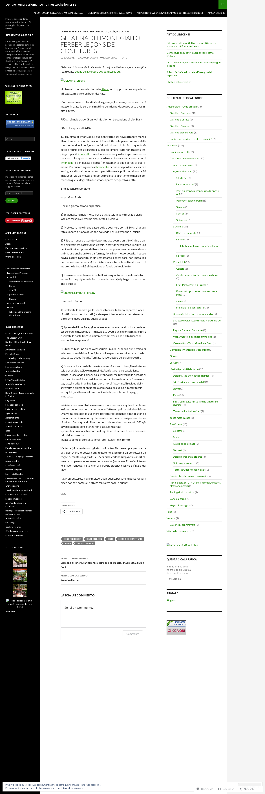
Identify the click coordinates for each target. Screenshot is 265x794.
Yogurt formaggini (180, 505)
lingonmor (10, 400)
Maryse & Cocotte (14, 474)
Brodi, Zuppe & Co (180, 151)
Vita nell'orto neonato (179, 531)
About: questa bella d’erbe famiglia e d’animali (58, 13)
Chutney (181, 177)
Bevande (178, 226)
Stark (105, 89)
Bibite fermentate (186, 232)
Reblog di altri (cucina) (182, 492)
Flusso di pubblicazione (16, 248)
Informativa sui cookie (72, 788)
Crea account (11, 239)
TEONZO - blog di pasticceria (19, 456)
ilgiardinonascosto (14, 422)
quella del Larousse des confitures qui (97, 71)
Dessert (177, 450)
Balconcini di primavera (182, 524)
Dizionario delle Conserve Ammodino (193, 314)
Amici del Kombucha (15, 384)
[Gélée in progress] (73, 80)
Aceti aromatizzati (183, 164)
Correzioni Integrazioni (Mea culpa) (189, 349)
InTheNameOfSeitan (15, 380)
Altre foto (10, 611)
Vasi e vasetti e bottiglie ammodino (192, 336)
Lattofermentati (185, 184)
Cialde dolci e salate (184, 443)
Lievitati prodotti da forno (184, 369)
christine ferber (72, 539)
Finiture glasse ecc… (184, 463)
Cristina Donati (12, 465)
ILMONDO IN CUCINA (16, 494)
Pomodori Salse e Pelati (189, 200)
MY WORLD (11, 452)
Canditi (180, 268)
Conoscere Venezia (14, 362)
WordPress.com (13, 256)
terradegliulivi (12, 461)
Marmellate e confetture (190, 307)
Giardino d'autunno (180, 113)
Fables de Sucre (13, 439)
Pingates (172, 600)
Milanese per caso (14, 404)
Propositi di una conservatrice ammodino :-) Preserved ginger (170, 13)
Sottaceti (181, 220)
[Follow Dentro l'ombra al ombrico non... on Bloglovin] (18, 158)
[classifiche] (13, 97)
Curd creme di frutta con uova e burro (197, 275)
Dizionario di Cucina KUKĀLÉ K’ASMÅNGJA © (110, 13)
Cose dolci (101, 31)
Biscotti (177, 430)
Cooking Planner (13, 526)
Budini (176, 437)
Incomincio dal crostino (16, 435)
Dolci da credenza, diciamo (187, 456)
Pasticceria (176, 424)
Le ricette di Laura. (14, 367)
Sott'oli (180, 213)
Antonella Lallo (12, 371)
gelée (110, 539)
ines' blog (9, 522)
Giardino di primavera (181, 132)
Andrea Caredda (13, 518)
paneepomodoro (13, 498)
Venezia (171, 518)
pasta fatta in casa (180, 417)
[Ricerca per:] (20, 139)
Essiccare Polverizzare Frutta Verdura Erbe (197, 320)
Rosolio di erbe (74, 577)
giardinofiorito (12, 417)
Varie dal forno (178, 498)
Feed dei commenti (14, 252)
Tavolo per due (12, 443)
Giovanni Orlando (14, 535)
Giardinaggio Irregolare (16, 531)
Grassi (173, 356)
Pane (176, 395)
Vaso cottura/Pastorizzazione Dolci (192, 343)
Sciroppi (180, 255)
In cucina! (122, 31)
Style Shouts (11, 413)
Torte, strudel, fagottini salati (189, 469)
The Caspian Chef (13, 337)
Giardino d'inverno (180, 126)
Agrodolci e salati (182, 171)
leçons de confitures (130, 539)
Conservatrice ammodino (77, 31)
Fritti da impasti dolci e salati (189, 382)
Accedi (8, 243)
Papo (169, 511)
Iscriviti (11, 200)
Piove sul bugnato (13, 469)
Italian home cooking (15, 409)
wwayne (9, 375)
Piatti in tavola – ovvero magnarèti (189, 476)
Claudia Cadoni (89, 57)
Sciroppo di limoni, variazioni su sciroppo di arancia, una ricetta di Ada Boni (102, 563)
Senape (180, 207)
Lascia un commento (115, 57)
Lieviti (176, 388)
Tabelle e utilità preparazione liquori (199, 245)
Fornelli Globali (12, 354)
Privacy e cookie (216, 13)
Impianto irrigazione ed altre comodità (191, 138)
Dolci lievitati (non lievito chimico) (191, 375)
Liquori (180, 239)
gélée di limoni (94, 539)
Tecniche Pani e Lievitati (186, 411)
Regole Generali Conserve (188, 330)
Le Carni (174, 362)
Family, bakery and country (18, 448)
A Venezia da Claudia (15, 349)
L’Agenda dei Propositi (17, 273)
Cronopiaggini (12, 485)
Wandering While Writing (17, 358)
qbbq (7, 430)
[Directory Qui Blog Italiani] (182, 544)
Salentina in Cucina (14, 426)
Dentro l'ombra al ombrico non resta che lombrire (40, 4)
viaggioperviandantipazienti (18, 490)
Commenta (132, 633)
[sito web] (20, 123)
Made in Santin (12, 388)
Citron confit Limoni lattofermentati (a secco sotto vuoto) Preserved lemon (192, 44)
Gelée (112, 31)
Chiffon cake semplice (179, 81)
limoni (67, 543)
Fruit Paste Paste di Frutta (191, 284)
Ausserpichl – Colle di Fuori (182, 106)
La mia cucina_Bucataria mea (19, 333)
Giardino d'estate (179, 119)
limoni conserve (85, 543)
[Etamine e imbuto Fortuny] (78, 292)
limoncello (84, 154)
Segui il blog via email (18, 170)
